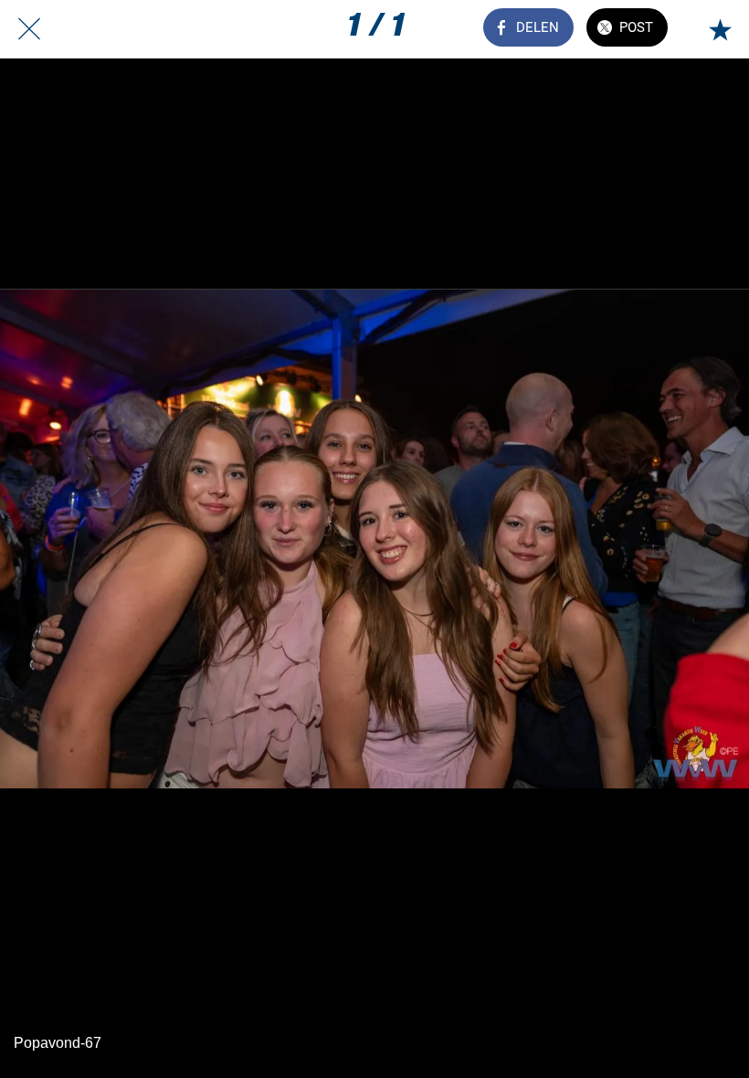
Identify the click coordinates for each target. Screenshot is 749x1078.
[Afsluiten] (29, 29)
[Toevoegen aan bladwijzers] (720, 29)
